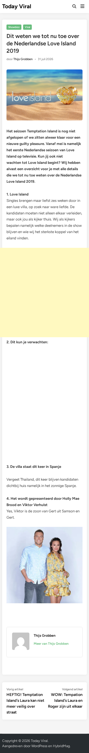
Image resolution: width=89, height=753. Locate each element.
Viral (27, 27)
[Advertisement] (44, 292)
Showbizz (14, 27)
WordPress (39, 746)
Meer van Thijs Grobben (51, 644)
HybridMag (61, 746)
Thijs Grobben (23, 59)
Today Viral (16, 6)
